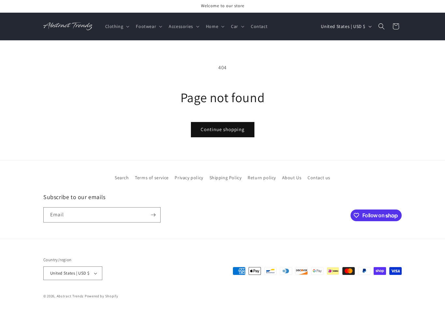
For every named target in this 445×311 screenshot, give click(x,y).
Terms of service (152, 178)
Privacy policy (189, 178)
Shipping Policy (225, 178)
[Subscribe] (153, 215)
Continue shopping (223, 129)
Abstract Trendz (70, 296)
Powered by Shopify (101, 296)
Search (122, 178)
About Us (292, 178)
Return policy (262, 178)
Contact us (319, 178)
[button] (116, 26)
